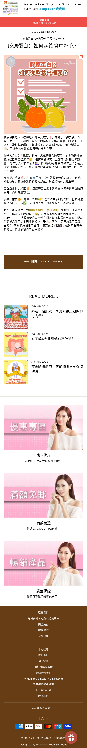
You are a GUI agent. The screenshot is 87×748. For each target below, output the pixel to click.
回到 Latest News (46, 261)
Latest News (46, 31)
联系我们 (43, 696)
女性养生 (28, 38)
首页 (34, 31)
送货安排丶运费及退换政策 (43, 618)
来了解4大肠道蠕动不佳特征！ (55, 339)
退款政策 (43, 636)
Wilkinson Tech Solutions (51, 744)
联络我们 (43, 612)
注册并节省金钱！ (42, 708)
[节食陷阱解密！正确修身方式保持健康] (16, 372)
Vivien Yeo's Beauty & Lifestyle (43, 678)
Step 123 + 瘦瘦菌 (52, 9)
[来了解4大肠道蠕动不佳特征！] (16, 344)
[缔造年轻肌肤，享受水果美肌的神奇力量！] (16, 317)
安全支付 (43, 624)
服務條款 (43, 630)
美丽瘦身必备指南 (43, 684)
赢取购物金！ (43, 672)
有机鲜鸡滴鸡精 (43, 666)
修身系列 (43, 655)
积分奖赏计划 (43, 690)
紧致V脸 (43, 661)
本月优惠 (43, 649)
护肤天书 (40, 38)
